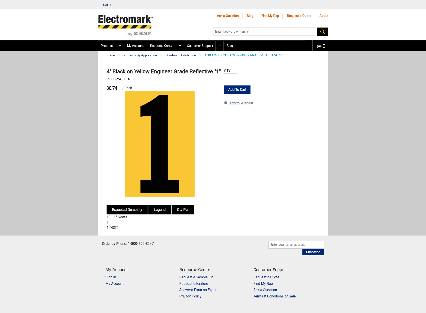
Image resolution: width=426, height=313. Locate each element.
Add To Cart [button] (237, 89)
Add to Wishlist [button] (241, 103)
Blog (250, 16)
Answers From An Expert (198, 290)
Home (110, 55)
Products (107, 46)
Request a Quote (299, 16)
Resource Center (162, 46)
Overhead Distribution (181, 55)
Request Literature (193, 283)
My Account (135, 46)
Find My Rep (270, 16)
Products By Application (140, 55)
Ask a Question (228, 16)
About (324, 16)
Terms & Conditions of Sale (274, 296)
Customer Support (200, 46)
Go (322, 32)
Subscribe (313, 252)
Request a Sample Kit (196, 277)
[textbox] (264, 32)
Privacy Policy (190, 296)
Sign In (110, 277)
